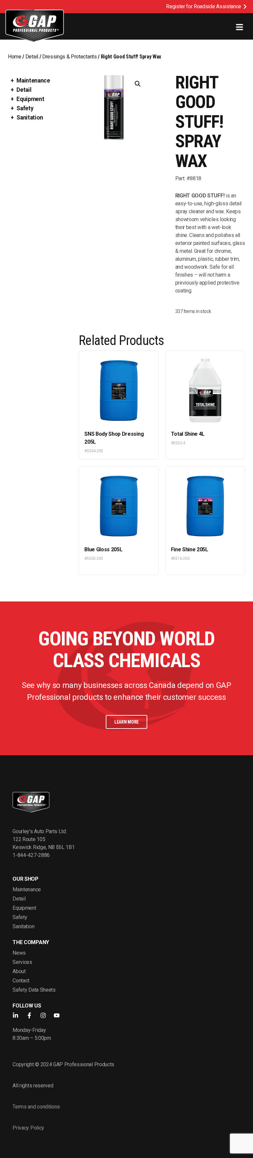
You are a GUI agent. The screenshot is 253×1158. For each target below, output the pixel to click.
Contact (21, 980)
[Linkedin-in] (15, 1015)
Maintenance (33, 80)
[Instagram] (43, 1015)
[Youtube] (57, 1015)
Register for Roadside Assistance (203, 6)
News (19, 953)
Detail (31, 56)
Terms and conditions (36, 1107)
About (19, 971)
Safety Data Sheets (34, 990)
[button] (138, 84)
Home (14, 56)
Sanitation (29, 117)
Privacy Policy (28, 1128)
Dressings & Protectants (69, 56)
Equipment (30, 99)
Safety (24, 108)
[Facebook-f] (29, 1015)
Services (22, 962)
